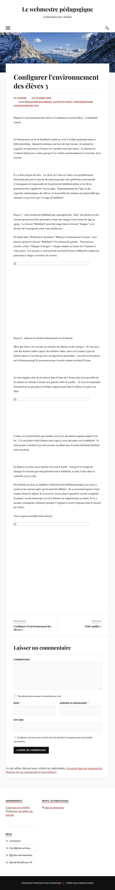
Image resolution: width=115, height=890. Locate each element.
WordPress (55, 883)
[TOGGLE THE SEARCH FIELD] (107, 28)
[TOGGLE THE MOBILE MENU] (8, 28)
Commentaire (22, 659)
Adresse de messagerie (74, 703)
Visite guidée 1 (93, 626)
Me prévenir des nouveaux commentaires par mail (39, 696)
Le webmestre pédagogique (57, 9)
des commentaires (20, 855)
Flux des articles (19, 848)
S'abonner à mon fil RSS (17, 807)
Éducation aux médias (38, 102)
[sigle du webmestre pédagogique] (53, 807)
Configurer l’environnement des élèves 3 (56, 81)
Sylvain (21, 98)
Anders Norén (86, 883)
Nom (17, 703)
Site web (19, 720)
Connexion (15, 840)
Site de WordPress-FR (20, 862)
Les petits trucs (62, 102)
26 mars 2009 (43, 98)
